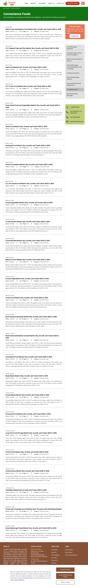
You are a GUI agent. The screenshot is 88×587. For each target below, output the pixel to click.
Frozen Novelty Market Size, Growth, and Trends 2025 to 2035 (28, 240)
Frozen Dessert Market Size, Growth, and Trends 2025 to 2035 (28, 221)
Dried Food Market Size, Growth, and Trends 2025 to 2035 (26, 67)
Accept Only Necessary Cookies (65, 575)
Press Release (55, 555)
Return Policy (69, 552)
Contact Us (60, 3)
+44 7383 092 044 (75, 117)
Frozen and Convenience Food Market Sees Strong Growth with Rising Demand (34, 509)
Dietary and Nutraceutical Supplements (74, 84)
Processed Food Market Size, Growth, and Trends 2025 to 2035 (28, 414)
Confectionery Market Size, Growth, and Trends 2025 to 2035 (27, 471)
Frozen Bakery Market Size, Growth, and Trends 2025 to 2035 (27, 395)
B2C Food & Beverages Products (73, 78)
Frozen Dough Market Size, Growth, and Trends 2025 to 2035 (27, 279)
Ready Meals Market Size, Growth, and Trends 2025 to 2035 (27, 376)
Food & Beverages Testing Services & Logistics (74, 53)
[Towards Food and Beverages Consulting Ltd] (9, 3)
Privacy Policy (28, 578)
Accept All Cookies (65, 569)
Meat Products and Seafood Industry (74, 60)
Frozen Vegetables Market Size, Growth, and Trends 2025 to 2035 (29, 202)
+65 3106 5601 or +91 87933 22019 (76, 112)
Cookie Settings (65, 582)
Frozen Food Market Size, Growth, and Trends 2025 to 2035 (27, 298)
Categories (42, 3)
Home (26, 3)
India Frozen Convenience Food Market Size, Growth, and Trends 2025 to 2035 (33, 29)
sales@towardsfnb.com (76, 121)
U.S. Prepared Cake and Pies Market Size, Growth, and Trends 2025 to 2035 (32, 48)
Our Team (54, 557)
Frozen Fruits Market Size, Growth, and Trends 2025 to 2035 (27, 452)
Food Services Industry (73, 73)
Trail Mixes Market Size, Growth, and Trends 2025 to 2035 (26, 490)
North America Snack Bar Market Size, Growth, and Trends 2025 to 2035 (31, 317)
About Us (51, 3)
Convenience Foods (72, 89)
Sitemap (53, 563)
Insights (33, 3)
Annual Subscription (73, 3)
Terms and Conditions (17, 580)
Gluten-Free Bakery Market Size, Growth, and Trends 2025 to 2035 (29, 164)
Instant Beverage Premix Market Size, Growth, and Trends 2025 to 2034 (31, 528)
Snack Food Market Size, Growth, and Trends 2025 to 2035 (26, 126)
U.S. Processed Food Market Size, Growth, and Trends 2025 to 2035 (30, 183)
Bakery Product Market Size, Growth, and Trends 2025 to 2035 (28, 259)
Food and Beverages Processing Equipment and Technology (74, 66)
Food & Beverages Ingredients (72, 47)
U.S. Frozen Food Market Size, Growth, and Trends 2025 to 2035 (28, 86)
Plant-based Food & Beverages (72, 94)
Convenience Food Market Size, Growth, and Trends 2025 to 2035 (29, 357)
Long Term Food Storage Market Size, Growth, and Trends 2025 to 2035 (31, 433)
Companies (54, 549)
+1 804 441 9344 (74, 107)
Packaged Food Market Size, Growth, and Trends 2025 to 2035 (28, 145)
